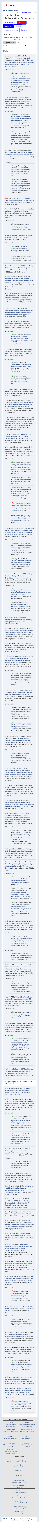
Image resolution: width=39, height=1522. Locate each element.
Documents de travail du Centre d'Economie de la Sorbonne (21, 467)
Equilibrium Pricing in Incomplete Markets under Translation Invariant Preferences (20, 835)
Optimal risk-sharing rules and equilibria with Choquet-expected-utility (19, 1027)
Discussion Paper (23, 564)
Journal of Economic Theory (13, 157)
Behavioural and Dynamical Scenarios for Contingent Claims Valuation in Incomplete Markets (19, 62)
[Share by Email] (16, 10)
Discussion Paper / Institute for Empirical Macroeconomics (21, 594)
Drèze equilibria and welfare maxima (20, 851)
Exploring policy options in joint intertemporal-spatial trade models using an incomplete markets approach (19, 404)
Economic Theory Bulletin (12, 634)
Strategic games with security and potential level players (17, 1090)
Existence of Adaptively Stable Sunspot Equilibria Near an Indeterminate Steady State (20, 169)
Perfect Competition (25, 235)
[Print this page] (17, 10)
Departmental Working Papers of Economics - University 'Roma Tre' (21, 340)
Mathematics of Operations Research (16, 821)
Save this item (18, 12)
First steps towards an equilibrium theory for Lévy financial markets (19, 200)
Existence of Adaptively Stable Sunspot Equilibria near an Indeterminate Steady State (20, 183)
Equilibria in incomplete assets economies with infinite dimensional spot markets (17, 660)
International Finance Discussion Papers (21, 1323)
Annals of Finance (16, 202)
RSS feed (17, 40)
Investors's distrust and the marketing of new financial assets (18, 1390)
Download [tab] (22, 22)
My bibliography (27, 12)
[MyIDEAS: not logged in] (34, 13)
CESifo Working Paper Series (18, 173)
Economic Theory (14, 103)
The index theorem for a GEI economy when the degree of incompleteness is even (19, 1188)
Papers (28, 64)
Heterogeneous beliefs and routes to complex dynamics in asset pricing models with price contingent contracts (19, 313)
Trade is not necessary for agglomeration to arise (20, 1014)
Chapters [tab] (18, 26)
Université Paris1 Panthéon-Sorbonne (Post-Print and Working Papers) (21, 508)
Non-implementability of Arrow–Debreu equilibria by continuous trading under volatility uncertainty (19, 804)
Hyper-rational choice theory (22, 1214)
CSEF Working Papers (20, 1366)
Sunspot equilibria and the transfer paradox (18, 1175)
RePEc (12, 1519)
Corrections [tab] (24, 30)
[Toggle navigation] (23, 6)
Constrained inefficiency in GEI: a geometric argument (21, 336)
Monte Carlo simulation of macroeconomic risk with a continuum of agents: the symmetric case (19, 969)
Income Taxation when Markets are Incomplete (20, 226)
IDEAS (5, 1519)
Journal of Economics (27, 1351)
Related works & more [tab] (11, 30)
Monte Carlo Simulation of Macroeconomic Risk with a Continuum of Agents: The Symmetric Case (21, 985)
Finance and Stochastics (16, 353)
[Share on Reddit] (12, 10)
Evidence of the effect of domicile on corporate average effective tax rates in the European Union (19, 421)
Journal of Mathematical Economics (16, 270)
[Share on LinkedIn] (14, 10)
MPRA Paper (21, 228)
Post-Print (25, 481)
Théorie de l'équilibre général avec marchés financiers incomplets (18, 1151)
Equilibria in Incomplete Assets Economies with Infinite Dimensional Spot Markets (21, 677)
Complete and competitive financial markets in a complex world (18, 351)
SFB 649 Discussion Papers (25, 837)
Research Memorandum (23, 423)
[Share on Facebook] (10, 10)
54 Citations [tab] (8, 26)
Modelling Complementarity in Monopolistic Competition (18, 576)
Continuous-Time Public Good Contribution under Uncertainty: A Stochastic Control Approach (18, 1203)
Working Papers (15, 728)
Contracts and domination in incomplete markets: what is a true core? (19, 1263)
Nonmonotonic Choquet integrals (19, 268)
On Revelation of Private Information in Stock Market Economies (19, 1295)
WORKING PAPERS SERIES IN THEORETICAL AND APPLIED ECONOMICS (21, 493)
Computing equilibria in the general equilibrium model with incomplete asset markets (19, 645)
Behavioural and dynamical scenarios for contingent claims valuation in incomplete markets (21, 80)
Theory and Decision (17, 1092)
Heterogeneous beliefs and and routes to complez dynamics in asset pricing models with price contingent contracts (19, 772)
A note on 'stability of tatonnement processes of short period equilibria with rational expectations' (19, 530)
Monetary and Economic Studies (23, 578)
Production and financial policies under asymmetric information (21, 711)
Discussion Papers (19, 139)
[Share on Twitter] (8, 10)
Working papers (24, 315)
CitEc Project (28, 37)
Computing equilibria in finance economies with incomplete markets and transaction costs (18, 101)
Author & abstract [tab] (10, 22)
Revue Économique (18, 1153)
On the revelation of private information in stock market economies (19, 1278)
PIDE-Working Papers (11, 237)
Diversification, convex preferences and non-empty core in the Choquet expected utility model (19, 1103)
